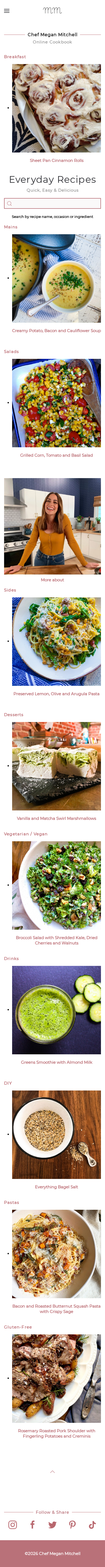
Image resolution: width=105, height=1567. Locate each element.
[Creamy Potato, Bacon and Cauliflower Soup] (56, 278)
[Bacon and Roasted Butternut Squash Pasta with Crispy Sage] (56, 1253)
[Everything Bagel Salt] (56, 1134)
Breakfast (15, 56)
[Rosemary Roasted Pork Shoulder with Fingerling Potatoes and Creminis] (56, 1378)
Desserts (14, 714)
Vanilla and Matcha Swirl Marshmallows (56, 818)
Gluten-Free (18, 1327)
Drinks (11, 958)
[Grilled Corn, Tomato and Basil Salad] (56, 402)
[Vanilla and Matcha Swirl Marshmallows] (56, 765)
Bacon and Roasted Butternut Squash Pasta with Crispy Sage (56, 1309)
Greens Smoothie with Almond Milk (56, 1062)
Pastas (11, 1202)
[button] (6, 10)
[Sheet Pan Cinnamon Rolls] (56, 107)
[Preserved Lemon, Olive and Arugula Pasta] (56, 641)
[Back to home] (53, 10)
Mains (11, 226)
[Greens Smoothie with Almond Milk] (56, 1009)
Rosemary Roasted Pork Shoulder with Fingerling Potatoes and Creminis (56, 1433)
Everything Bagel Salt (56, 1186)
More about (52, 579)
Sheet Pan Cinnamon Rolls (56, 160)
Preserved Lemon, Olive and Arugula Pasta (56, 693)
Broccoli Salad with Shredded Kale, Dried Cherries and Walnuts (56, 940)
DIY (8, 1083)
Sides (10, 590)
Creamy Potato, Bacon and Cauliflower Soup (56, 330)
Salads (11, 351)
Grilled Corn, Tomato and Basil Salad (56, 455)
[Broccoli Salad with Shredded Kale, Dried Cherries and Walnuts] (56, 885)
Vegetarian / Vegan (26, 833)
